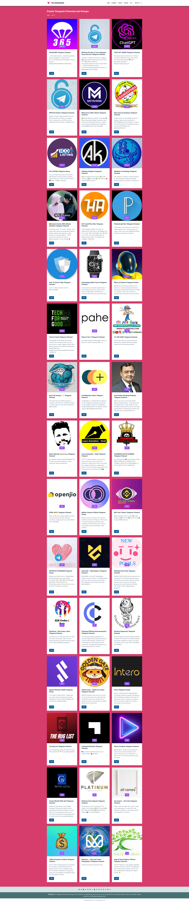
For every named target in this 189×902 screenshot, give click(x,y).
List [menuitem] (131, 2)
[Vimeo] (96, 889)
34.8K (94, 165)
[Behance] (79, 889)
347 (127, 683)
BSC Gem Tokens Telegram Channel (127, 512)
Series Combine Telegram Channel (126, 746)
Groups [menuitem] (120, 2)
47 (94, 853)
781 (94, 683)
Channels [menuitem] (113, 2)
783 (62, 683)
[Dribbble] (103, 889)
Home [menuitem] (108, 2)
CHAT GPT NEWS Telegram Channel (127, 52)
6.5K (62, 389)
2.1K (94, 564)
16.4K (127, 217)
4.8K (62, 506)
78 (127, 794)
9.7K (62, 331)
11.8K (94, 276)
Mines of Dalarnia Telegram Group (126, 282)
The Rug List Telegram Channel (60, 746)
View (52, 74)
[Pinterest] (90, 889)
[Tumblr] (94, 889)
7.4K (127, 331)
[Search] (141, 3)
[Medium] (81, 889)
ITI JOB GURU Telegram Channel (125, 337)
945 (127, 625)
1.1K (62, 625)
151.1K (62, 106)
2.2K (127, 506)
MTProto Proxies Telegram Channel (61, 113)
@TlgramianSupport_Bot (98, 896)
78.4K (127, 106)
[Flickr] (85, 889)
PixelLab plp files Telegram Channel (127, 224)
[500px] (110, 889)
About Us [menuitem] (137, 2)
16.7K (94, 217)
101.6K (94, 106)
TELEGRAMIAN (57, 3)
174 (94, 740)
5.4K (94, 447)
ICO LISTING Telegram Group (59, 171)
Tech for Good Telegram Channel (61, 337)
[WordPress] (99, 889)
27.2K (62, 217)
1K (94, 625)
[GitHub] (87, 889)
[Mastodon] (107, 889)
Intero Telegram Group (122, 690)
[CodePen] (101, 889)
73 (62, 853)
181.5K (127, 46)
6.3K (127, 389)
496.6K (62, 46)
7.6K (94, 331)
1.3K (127, 564)
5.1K (127, 447)
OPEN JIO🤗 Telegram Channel (60, 512)
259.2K (94, 46)
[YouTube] (83, 889)
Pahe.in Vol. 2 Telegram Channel (93, 337)
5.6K (62, 447)
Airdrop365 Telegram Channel (60, 52)
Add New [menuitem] (126, 2)
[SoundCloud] (92, 889)
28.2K (127, 165)
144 (127, 740)
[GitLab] (105, 889)
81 (94, 794)
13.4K (62, 276)
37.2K (62, 165)
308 (62, 740)
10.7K (127, 276)
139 (62, 794)
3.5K (94, 506)
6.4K (94, 389)
